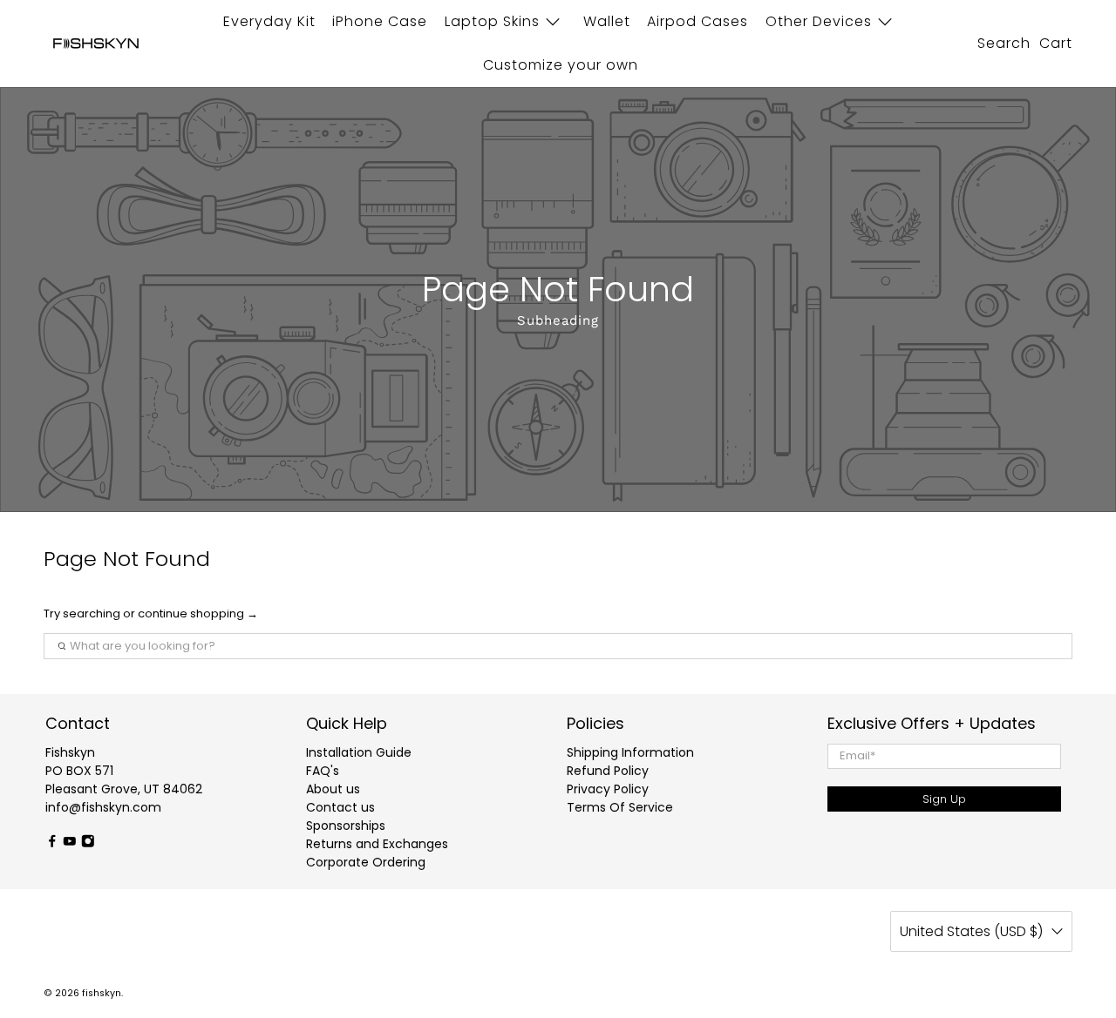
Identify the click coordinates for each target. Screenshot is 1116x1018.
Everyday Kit (269, 21)
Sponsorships (345, 825)
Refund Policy (608, 770)
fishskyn (101, 993)
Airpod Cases (697, 21)
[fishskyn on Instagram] (88, 843)
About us (333, 789)
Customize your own (560, 65)
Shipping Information (630, 752)
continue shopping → (198, 613)
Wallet (606, 21)
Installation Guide (359, 752)
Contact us (340, 807)
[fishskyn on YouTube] (70, 843)
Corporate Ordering (365, 862)
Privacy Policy (608, 789)
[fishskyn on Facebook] (52, 843)
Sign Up (944, 799)
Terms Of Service (620, 807)
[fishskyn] (96, 44)
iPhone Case (379, 21)
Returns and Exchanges (377, 844)
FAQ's (322, 770)
